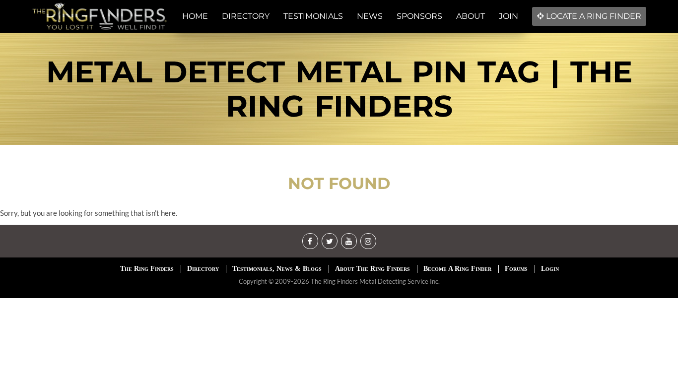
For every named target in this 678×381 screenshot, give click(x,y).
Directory (203, 268)
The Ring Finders (147, 268)
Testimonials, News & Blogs (277, 268)
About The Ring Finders (372, 268)
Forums (516, 268)
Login (550, 268)
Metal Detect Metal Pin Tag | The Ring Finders (339, 89)
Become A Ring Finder (457, 268)
